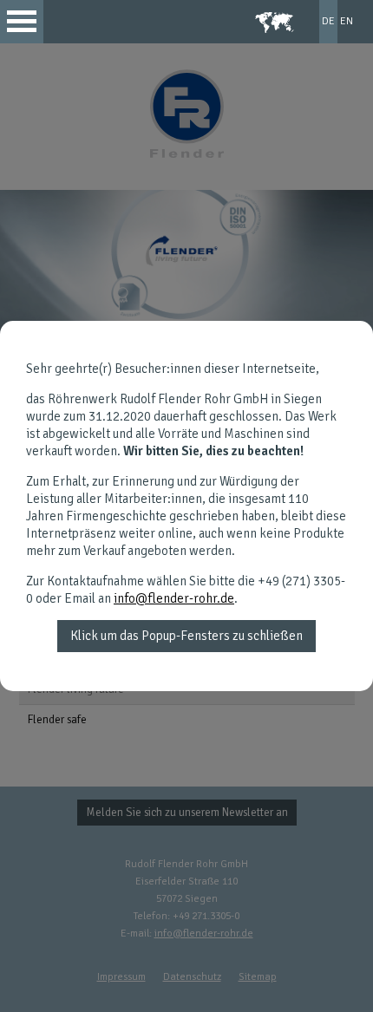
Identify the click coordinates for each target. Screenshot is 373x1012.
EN (346, 21)
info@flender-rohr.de (174, 598)
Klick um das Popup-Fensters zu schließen (186, 635)
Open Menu (21, 21)
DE (328, 21)
